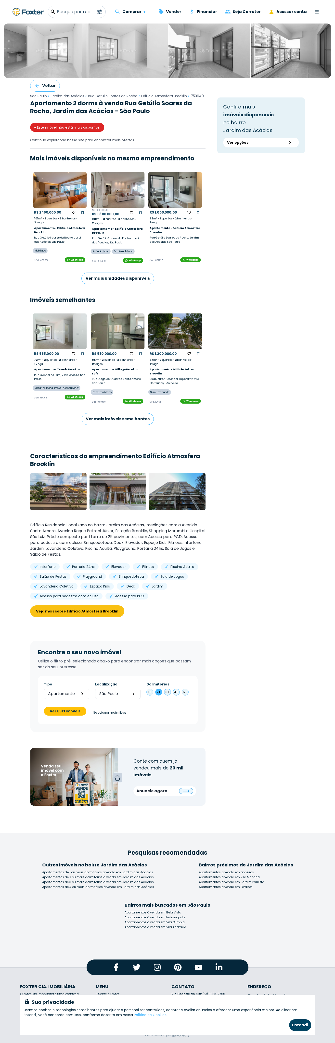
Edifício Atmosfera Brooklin (164, 96)
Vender (173, 11)
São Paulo (38, 96)
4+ (176, 692)
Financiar (207, 11)
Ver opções (237, 142)
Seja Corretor (247, 11)
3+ (167, 692)
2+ (159, 692)
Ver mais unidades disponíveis (118, 278)
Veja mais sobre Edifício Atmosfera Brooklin (77, 611)
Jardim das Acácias (67, 96)
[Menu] (316, 12)
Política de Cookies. (150, 1014)
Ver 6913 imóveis (65, 711)
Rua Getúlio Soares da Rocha (112, 96)
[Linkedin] (219, 967)
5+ (185, 692)
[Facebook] (116, 967)
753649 (197, 96)
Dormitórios (157, 684)
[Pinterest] (178, 967)
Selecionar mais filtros (110, 713)
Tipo (48, 684)
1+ (149, 692)
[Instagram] (157, 967)
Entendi (300, 1025)
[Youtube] (198, 967)
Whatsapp (77, 259)
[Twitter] (136, 967)
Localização (106, 684)
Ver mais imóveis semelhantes (118, 419)
